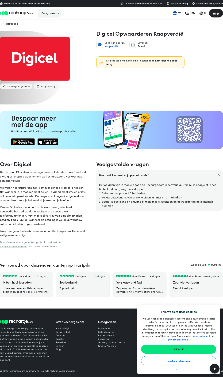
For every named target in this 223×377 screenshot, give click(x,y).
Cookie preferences (179, 360)
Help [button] (216, 13)
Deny (179, 370)
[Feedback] (215, 369)
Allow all (179, 349)
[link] (23, 141)
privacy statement (178, 339)
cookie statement (200, 336)
